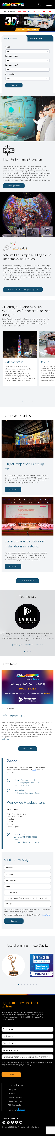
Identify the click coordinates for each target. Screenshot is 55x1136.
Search (14, 85)
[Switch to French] (29, 11)
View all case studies (27, 581)
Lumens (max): (11, 65)
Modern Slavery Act (15, 1101)
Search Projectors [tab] (10, 38)
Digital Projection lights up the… (24, 466)
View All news (27, 749)
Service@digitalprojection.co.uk (27, 783)
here (34, 770)
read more (5, 739)
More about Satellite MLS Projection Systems (23, 289)
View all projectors (14, 186)
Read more (13, 489)
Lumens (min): (11, 56)
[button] (22, 401)
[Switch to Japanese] (34, 11)
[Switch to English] (19, 11)
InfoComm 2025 (14, 715)
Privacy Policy (45, 915)
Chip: (7, 47)
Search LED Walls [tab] (36, 38)
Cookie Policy (12, 1093)
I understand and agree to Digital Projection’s (29, 915)
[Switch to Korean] (39, 11)
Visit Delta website (14, 1105)
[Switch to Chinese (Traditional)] (43, 11)
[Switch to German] (24, 11)
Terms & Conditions (15, 1097)
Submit (13, 921)
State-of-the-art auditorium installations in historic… (25, 543)
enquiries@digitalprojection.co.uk (26, 842)
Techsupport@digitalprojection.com (28, 793)
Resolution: (10, 74)
